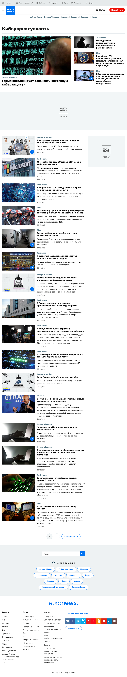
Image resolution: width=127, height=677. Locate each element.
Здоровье (85, 17)
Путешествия (7, 637)
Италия (40, 396)
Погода (26, 623)
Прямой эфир (117, 10)
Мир (98, 53)
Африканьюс (28, 643)
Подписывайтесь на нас (78, 613)
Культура (5, 640)
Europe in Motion (44, 137)
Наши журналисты (9, 651)
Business (5, 623)
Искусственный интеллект (53, 587)
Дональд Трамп (78, 587)
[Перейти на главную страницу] (10, 10)
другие (47, 612)
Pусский (7, 3)
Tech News (101, 37)
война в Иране (36, 17)
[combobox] (98, 3)
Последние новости (31, 627)
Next (3, 630)
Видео (4, 644)
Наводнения (42, 575)
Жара (64, 581)
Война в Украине (51, 17)
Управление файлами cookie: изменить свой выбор (53, 660)
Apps (25, 636)
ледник (77, 581)
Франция (75, 17)
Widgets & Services (30, 640)
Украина (50, 581)
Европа (4, 616)
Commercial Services (52, 620)
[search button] (86, 3)
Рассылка (72, 629)
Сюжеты (5, 612)
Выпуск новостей (30, 620)
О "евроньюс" (50, 616)
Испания (64, 17)
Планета (5, 627)
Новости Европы (9, 77)
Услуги (25, 612)
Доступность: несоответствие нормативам (50, 651)
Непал (94, 17)
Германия (41, 253)
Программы (6, 647)
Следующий (69, 536)
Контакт (47, 642)
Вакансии (48, 645)
